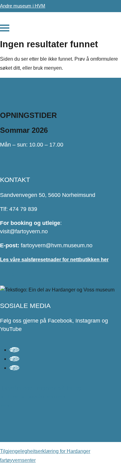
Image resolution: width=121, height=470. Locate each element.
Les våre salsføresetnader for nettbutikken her (54, 259)
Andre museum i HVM (22, 5)
